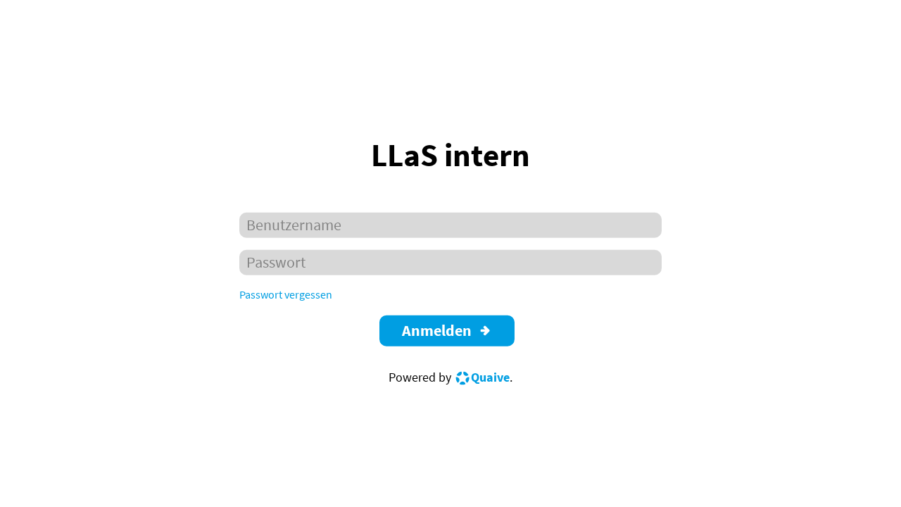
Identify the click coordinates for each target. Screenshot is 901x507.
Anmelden (437, 330)
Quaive (490, 376)
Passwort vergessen (285, 294)
